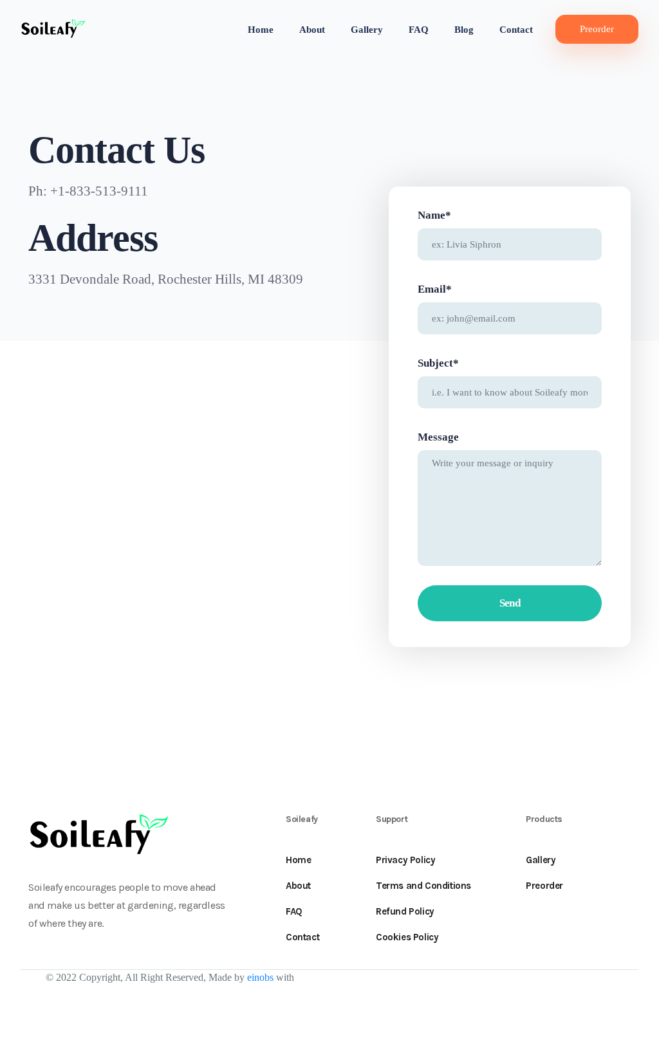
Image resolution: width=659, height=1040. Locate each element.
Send (510, 603)
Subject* (438, 363)
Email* (435, 289)
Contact (516, 29)
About (312, 29)
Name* (434, 215)
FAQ (419, 29)
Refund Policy (405, 911)
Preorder (597, 29)
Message (438, 437)
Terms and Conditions (423, 885)
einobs (260, 977)
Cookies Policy (407, 937)
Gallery (367, 29)
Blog (464, 29)
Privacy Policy (405, 860)
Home (261, 29)
